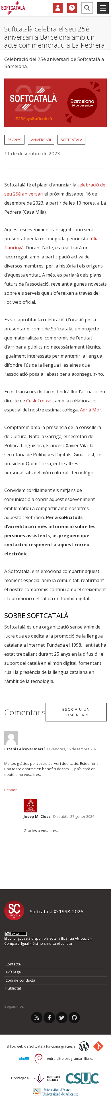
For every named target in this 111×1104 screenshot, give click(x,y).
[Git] (98, 1046)
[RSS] (36, 1017)
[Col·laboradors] (58, 8)
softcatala (71, 139)
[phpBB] (24, 1058)
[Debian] (38, 1058)
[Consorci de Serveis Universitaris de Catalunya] (82, 1078)
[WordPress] (84, 1046)
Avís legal (13, 972)
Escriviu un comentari (76, 712)
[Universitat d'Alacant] (55, 1091)
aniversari (41, 139)
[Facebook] (49, 1017)
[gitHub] (74, 1017)
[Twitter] (61, 1017)
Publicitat (13, 988)
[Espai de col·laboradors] (58, 8)
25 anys (14, 139)
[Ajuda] (72, 8)
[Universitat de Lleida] (47, 1078)
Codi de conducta (20, 980)
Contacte (13, 964)
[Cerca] (87, 8)
